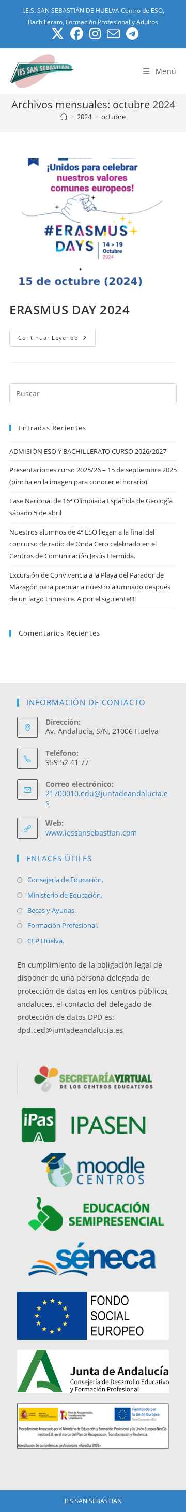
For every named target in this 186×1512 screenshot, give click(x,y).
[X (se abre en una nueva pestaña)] (57, 33)
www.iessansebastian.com (91, 833)
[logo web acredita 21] (93, 1426)
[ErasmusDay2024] (93, 224)
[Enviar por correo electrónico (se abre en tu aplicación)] (113, 33)
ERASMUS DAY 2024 (69, 309)
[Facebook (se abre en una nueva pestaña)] (76, 33)
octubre (113, 116)
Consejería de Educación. (65, 879)
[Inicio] (63, 116)
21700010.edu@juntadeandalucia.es (106, 798)
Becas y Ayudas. (51, 910)
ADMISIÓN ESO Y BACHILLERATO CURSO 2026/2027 (87, 451)
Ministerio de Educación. (64, 895)
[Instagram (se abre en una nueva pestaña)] (95, 33)
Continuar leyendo (57, 340)
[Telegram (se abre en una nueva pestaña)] (130, 33)
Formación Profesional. (62, 925)
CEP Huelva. (45, 940)
